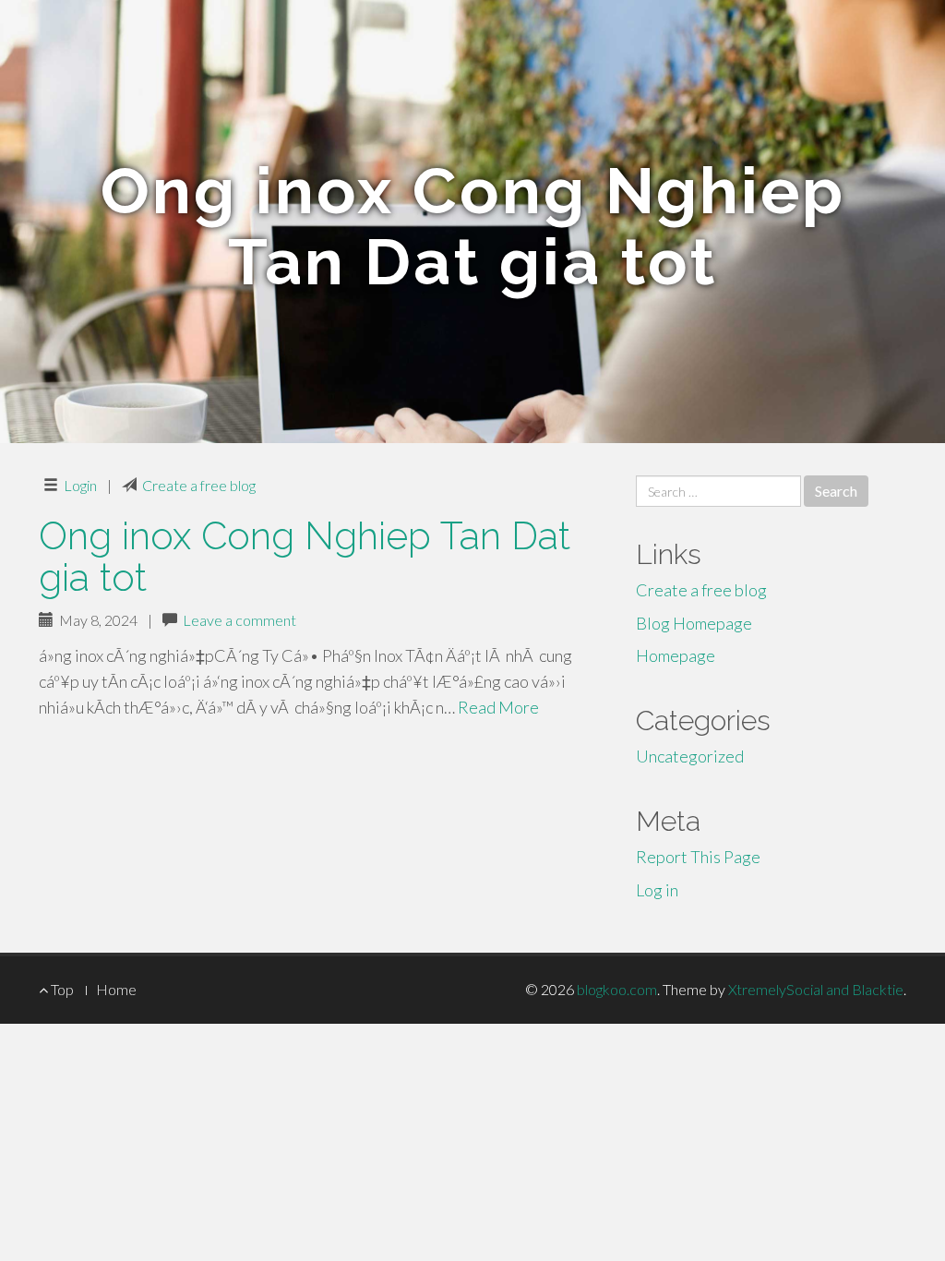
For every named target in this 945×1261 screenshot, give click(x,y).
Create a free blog (199, 485)
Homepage (675, 655)
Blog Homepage (694, 623)
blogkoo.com (617, 989)
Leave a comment (239, 620)
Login (80, 485)
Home (116, 989)
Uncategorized (690, 756)
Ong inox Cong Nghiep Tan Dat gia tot (304, 556)
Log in (657, 890)
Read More (498, 707)
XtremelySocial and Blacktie (815, 989)
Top (61, 989)
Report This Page (698, 857)
